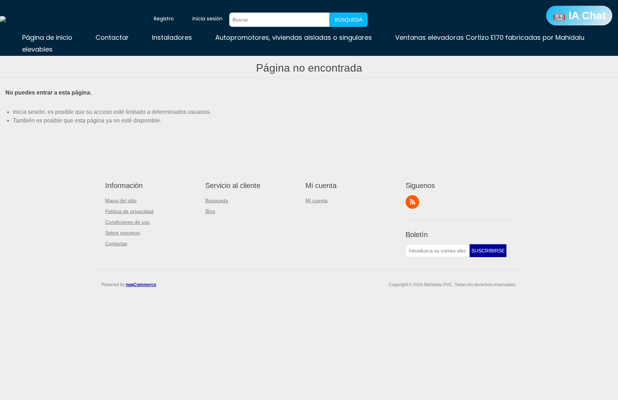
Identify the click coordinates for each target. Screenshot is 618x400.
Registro (164, 18)
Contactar (112, 37)
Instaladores (172, 37)
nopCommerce (141, 284)
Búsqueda (348, 20)
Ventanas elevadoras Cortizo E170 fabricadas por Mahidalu (489, 37)
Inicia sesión (207, 18)
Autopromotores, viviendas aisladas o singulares (293, 37)
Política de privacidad (129, 211)
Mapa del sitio (121, 200)
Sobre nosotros (122, 233)
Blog (210, 211)
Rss (412, 202)
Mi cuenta (316, 200)
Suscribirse (488, 251)
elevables (37, 49)
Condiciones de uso (127, 222)
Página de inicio (47, 37)
